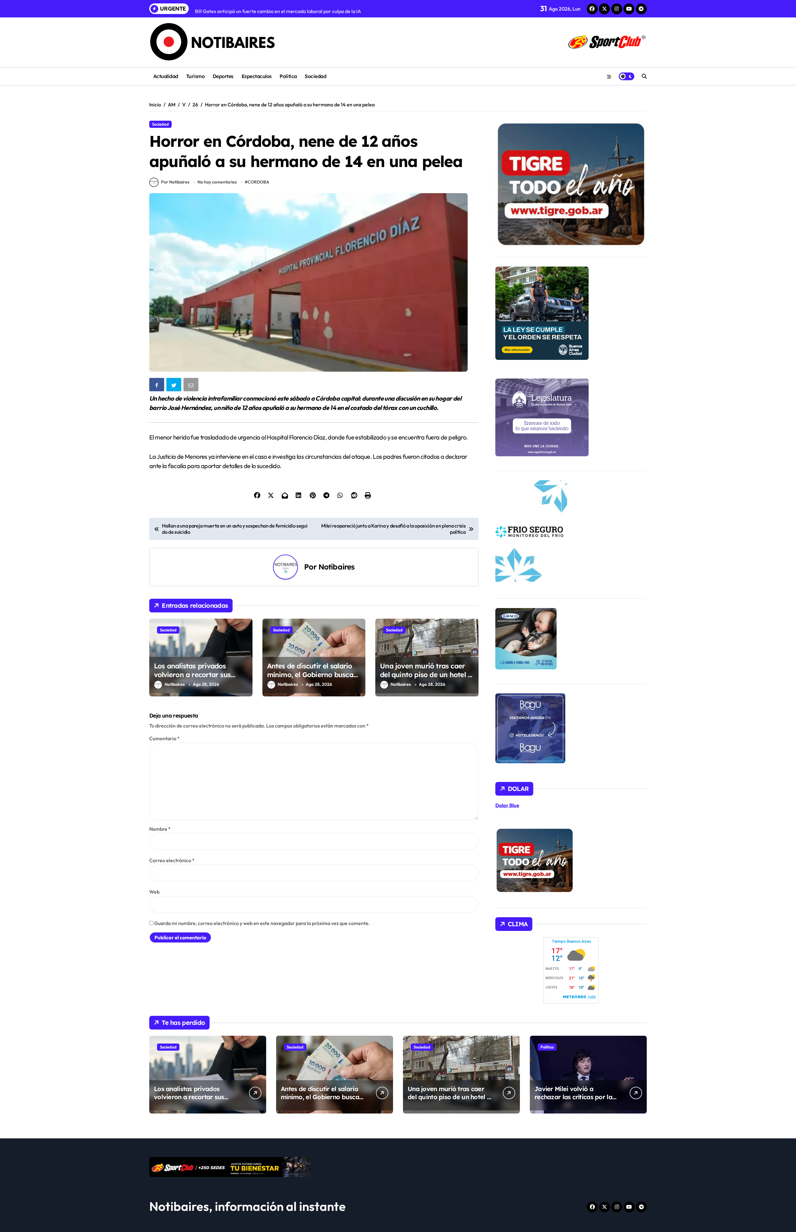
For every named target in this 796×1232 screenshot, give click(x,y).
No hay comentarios (217, 182)
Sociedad (315, 76)
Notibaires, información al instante (247, 1206)
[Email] (191, 386)
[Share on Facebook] (157, 386)
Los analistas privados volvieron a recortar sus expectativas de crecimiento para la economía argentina (199, 679)
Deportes (223, 76)
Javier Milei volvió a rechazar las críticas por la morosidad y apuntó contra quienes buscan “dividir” (575, 1101)
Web (154, 892)
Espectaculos (257, 76)
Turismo (195, 76)
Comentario (164, 738)
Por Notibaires (175, 182)
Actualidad (165, 76)
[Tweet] (174, 386)
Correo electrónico (172, 860)
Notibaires (336, 566)
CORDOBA (258, 182)
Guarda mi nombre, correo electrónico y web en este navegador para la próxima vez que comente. (262, 923)
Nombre (160, 829)
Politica (288, 76)
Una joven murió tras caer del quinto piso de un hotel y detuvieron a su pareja (425, 675)
